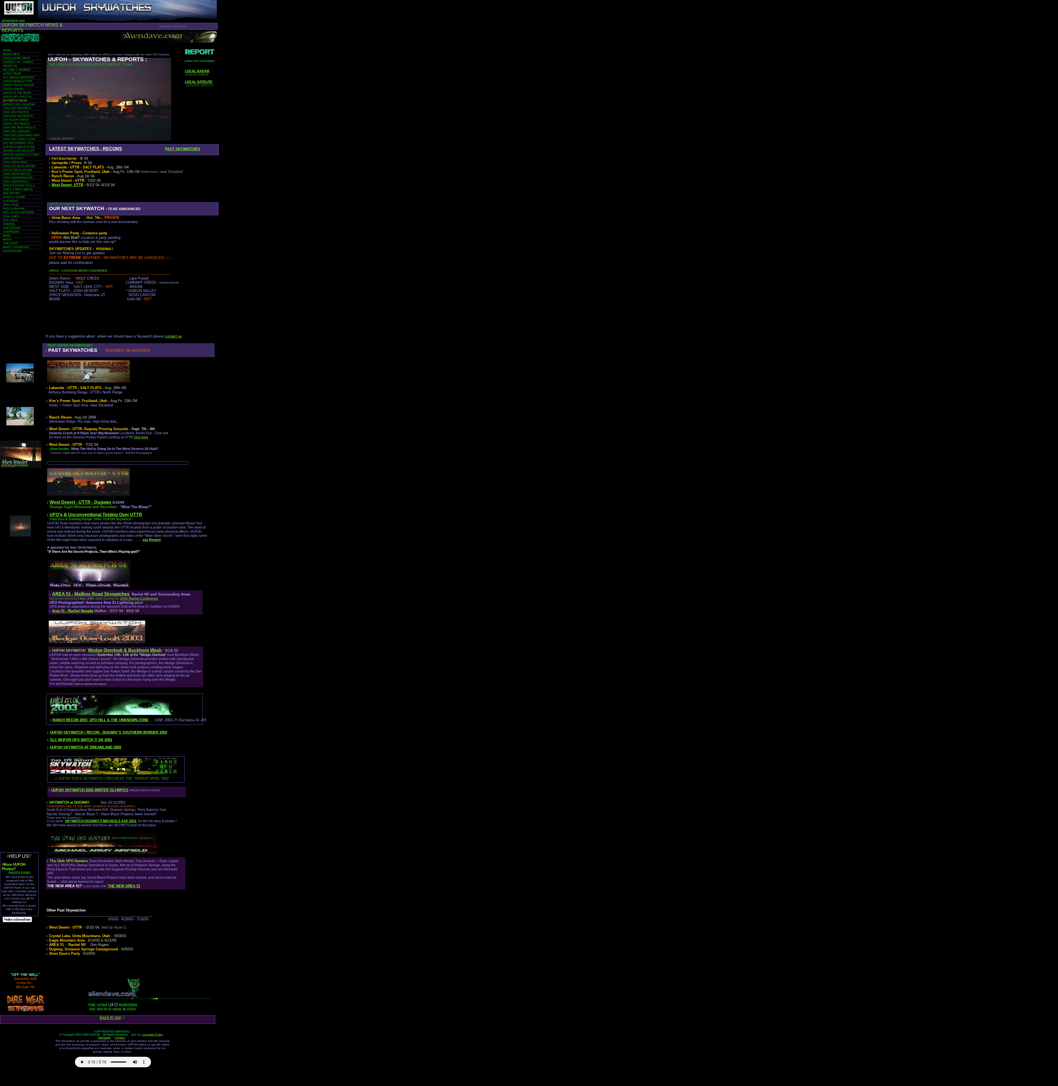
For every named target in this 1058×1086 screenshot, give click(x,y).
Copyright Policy (152, 1034)
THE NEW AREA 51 (124, 886)
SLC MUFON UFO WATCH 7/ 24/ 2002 (81, 740)
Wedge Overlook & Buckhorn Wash (125, 650)
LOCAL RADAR (197, 71)
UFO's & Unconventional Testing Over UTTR (96, 514)
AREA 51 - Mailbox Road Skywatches (90, 594)
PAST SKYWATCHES (182, 149)
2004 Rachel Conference (139, 598)
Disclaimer (104, 1037)
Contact (120, 1037)
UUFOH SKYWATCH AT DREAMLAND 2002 (85, 747)
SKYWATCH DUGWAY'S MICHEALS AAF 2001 (101, 821)
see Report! (151, 540)
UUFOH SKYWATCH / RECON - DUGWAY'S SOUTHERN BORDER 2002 (108, 732)
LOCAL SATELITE (198, 82)
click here (141, 437)
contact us (173, 336)
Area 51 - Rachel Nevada (72, 611)
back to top (110, 1017)
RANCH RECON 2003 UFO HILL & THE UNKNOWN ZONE (100, 720)
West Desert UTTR (67, 185)
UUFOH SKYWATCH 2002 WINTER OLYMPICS (89, 790)
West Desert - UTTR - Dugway (80, 502)
